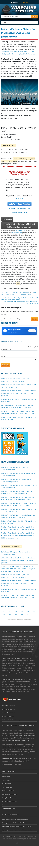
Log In (15, 2)
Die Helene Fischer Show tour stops (11, 720)
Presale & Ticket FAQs (8, 790)
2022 (27, 612)
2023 (21, 612)
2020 (3, 615)
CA (32, 49)
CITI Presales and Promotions (9, 801)
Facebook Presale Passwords (9, 794)
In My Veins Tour (30, 54)
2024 (15, 612)
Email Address (6, 349)
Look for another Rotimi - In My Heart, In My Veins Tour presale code (19, 225)
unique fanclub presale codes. (19, 740)
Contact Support (6, 780)
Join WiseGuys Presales (19, 204)
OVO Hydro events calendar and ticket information (15, 819)
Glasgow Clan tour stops (8, 713)
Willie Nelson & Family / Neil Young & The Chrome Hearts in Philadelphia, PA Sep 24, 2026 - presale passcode (18, 560)
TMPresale (9, 836)
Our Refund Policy (6, 783)
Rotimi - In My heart (17, 54)
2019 (9, 615)
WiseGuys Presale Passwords (12, 679)
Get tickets (7, 219)
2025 (9, 612)
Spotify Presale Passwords (9, 798)
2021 (33, 612)
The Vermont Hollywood (24, 294)
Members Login (6, 776)
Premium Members (9, 758)
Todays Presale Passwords (9, 808)
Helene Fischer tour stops (8, 709)
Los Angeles (14, 51)
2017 (21, 615)
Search (34, 17)
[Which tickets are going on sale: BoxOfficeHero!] (12, 700)
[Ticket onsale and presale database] (14, 443)
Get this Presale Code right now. (19, 208)
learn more (19, 198)
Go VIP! (25, 2)
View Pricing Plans (7, 787)
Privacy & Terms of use (8, 805)
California (5, 51)
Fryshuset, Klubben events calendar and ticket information (17, 830)
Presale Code (22, 51)
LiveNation (18, 658)
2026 (3, 612)
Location (4, 356)
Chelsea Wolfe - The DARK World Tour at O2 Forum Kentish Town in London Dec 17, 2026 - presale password (18, 393)
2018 (15, 615)
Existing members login (19, 212)
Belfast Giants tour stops (8, 705)
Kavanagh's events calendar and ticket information (15, 823)
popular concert (17, 233)
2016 (27, 615)
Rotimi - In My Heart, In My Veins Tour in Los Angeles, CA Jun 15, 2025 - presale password (18, 33)
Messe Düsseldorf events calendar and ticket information (16, 826)
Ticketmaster (6, 658)
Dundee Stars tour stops (8, 716)
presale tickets (21, 230)
